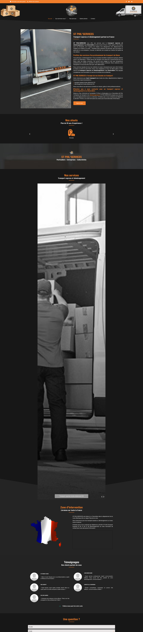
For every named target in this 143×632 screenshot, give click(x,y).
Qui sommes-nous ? (60, 18)
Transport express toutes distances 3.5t (72, 496)
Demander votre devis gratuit (18, 1)
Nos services (72, 18)
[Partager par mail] (131, 1)
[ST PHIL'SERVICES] (71, 10)
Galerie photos (83, 18)
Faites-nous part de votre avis (73, 606)
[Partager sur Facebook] (126, 1)
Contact (93, 18)
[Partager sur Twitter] (129, 1)
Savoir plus (79, 103)
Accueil (50, 18)
